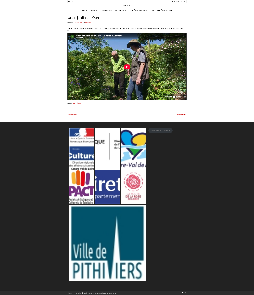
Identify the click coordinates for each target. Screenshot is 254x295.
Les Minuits (88, 22)
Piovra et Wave (72, 115)
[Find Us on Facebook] (72, 1)
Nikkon (74, 293)
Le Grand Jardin (106, 10)
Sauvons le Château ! (89, 10)
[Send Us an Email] (69, 1)
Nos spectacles (121, 10)
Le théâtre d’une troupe (139, 10)
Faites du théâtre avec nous (162, 10)
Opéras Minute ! (181, 115)
